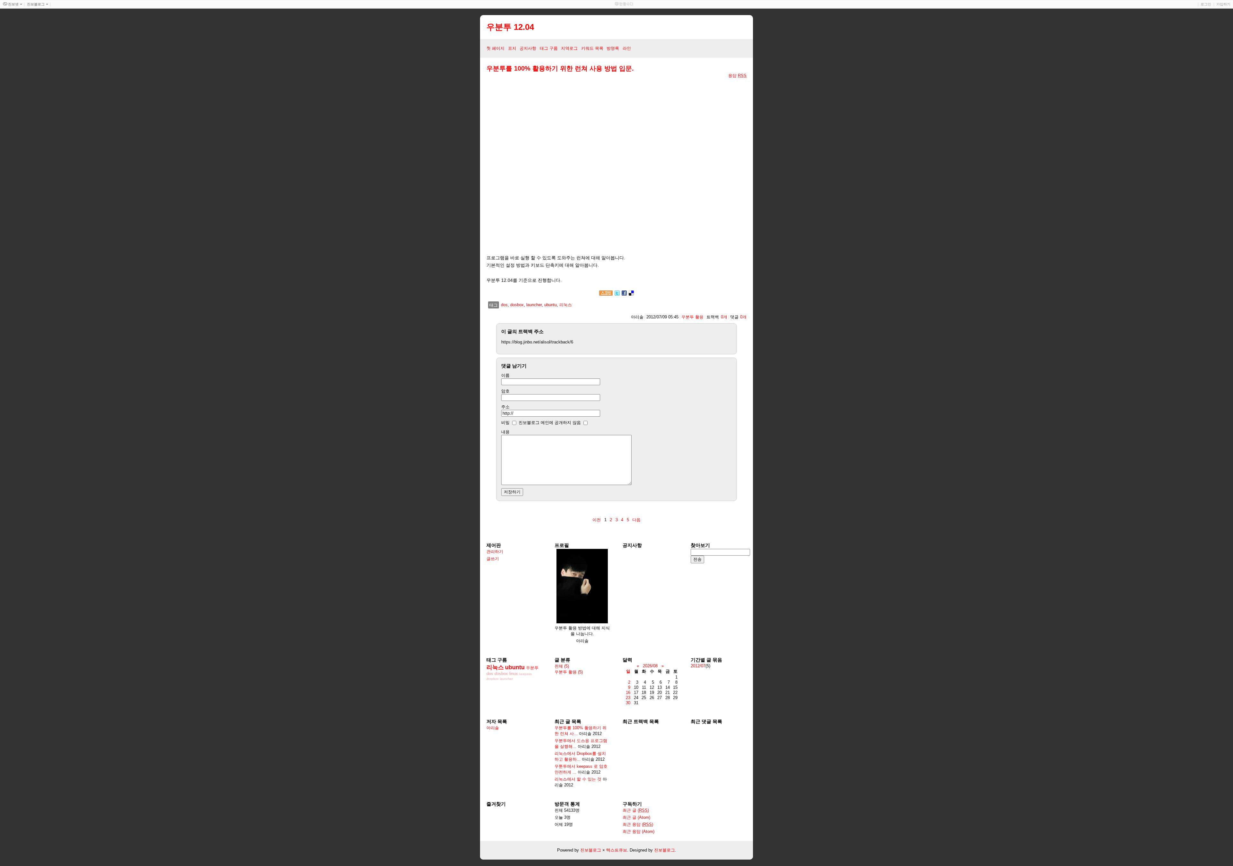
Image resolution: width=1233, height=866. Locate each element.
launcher (534, 304)
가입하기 (1223, 4)
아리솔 (492, 727)
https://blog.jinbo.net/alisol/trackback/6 (537, 342)
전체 (562, 666)
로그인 (1206, 4)
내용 (505, 431)
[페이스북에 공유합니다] (624, 294)
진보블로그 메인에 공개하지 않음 (550, 422)
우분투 (532, 667)
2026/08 (650, 665)
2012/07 (698, 665)
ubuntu (550, 304)
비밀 (505, 422)
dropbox (492, 678)
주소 (505, 406)
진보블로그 (590, 850)
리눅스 (565, 304)
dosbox (517, 304)
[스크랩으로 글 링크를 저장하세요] (606, 294)
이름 (505, 375)
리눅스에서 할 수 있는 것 (578, 779)
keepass (525, 674)
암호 (505, 391)
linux (513, 673)
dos (504, 304)
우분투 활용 (692, 317)
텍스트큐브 (616, 850)
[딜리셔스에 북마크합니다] (631, 294)
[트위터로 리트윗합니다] (617, 294)
